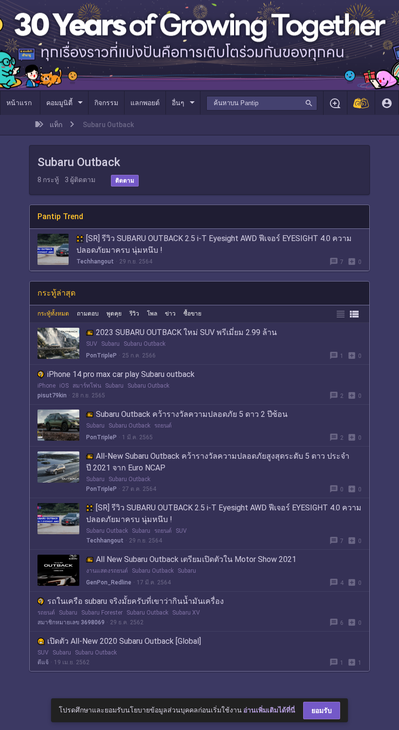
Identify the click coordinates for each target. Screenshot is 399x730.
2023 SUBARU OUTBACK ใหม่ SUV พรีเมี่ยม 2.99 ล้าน (186, 332)
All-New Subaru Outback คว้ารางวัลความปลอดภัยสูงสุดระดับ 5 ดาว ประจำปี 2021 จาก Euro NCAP (217, 461)
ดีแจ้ (43, 662)
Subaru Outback (144, 343)
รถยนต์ (163, 425)
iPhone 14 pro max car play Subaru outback (121, 374)
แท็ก (56, 125)
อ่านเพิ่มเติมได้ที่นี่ (269, 710)
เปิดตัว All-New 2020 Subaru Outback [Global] (124, 641)
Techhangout (95, 261)
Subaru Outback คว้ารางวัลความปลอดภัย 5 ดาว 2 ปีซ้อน (192, 414)
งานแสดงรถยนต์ (107, 570)
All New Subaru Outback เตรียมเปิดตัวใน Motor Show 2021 (196, 559)
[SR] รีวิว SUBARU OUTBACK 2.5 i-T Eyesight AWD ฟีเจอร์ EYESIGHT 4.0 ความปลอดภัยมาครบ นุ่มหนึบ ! (214, 244)
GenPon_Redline (108, 582)
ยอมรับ (321, 710)
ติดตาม (124, 180)
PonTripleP (101, 355)
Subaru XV (186, 612)
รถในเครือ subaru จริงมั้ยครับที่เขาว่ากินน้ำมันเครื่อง (135, 601)
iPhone (46, 385)
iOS (64, 385)
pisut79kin (52, 395)
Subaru (110, 343)
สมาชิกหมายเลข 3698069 (71, 622)
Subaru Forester (102, 612)
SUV (91, 343)
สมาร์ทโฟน (87, 385)
